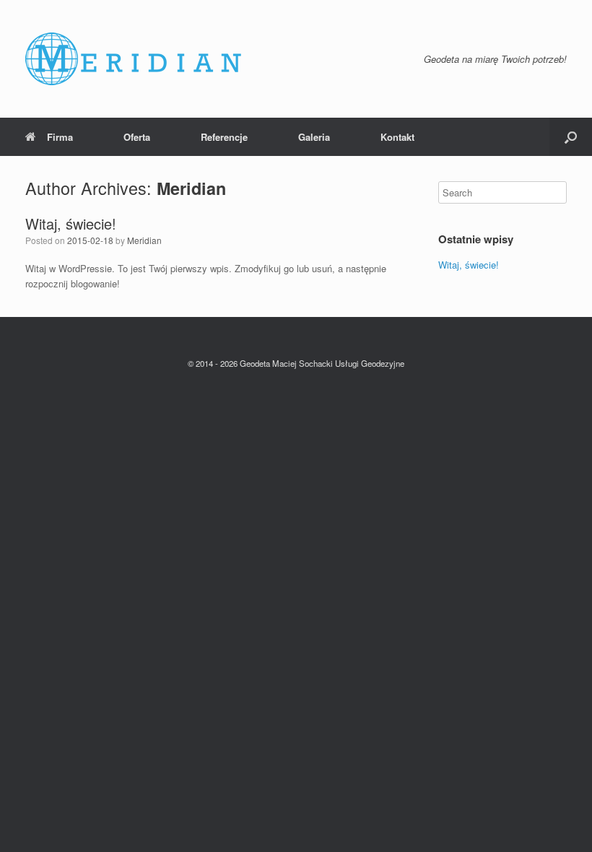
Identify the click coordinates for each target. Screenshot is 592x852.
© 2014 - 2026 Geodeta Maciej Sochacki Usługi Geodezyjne (296, 363)
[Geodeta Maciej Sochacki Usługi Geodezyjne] (133, 58)
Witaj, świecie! (70, 223)
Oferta (136, 137)
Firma (60, 137)
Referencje (224, 137)
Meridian (191, 188)
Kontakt (397, 137)
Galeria (314, 137)
